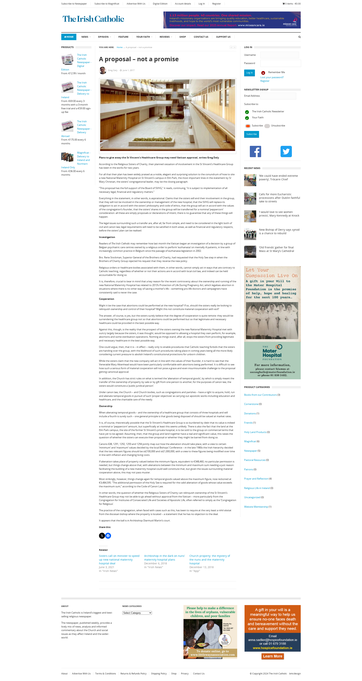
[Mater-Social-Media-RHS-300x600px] (272, 378)
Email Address (252, 95)
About (64, 673)
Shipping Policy (159, 673)
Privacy (185, 673)
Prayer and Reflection (256, 478)
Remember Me (276, 72)
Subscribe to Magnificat (106, 3)
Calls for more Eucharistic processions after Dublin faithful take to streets (279, 198)
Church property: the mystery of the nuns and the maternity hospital (209, 559)
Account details (183, 3)
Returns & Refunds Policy (133, 673)
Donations (250, 413)
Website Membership (256, 506)
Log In (202, 3)
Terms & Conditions (105, 673)
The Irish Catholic (278, 673)
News (84, 36)
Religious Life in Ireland (257, 488)
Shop (182, 36)
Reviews (165, 36)
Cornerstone (251, 404)
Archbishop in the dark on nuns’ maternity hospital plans (164, 557)
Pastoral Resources (254, 460)
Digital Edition (160, 3)
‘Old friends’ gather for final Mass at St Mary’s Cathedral (276, 249)
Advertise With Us (136, 3)
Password (249, 63)
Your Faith (143, 36)
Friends (248, 422)
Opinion (103, 36)
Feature (123, 36)
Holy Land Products (255, 432)
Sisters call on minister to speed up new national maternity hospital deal (119, 559)
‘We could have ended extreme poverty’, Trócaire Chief (278, 177)
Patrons (248, 469)
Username (250, 55)
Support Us (223, 36)
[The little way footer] (210, 658)
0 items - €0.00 (293, 3)
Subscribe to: (251, 104)
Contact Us (201, 36)
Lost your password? (272, 77)
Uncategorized (252, 497)
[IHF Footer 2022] (273, 660)
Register (216, 3)
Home (70, 36)
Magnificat (250, 441)
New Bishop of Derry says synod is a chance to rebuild (279, 231)
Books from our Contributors (260, 394)
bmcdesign (295, 673)
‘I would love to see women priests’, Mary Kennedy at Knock (279, 213)
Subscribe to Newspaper (74, 3)
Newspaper (250, 450)
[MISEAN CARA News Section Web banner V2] (232, 27)
